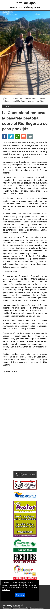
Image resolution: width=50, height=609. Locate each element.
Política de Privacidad (20, 608)
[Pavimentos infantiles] (25, 551)
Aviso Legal (7, 608)
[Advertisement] (25, 400)
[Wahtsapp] (17, 136)
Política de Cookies (36, 608)
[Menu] (2, 4)
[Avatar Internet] (25, 536)
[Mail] (23, 136)
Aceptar (20, 595)
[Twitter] (11, 136)
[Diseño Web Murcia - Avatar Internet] (22, 606)
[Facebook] (4, 136)
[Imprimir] (30, 136)
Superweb (16, 606)
